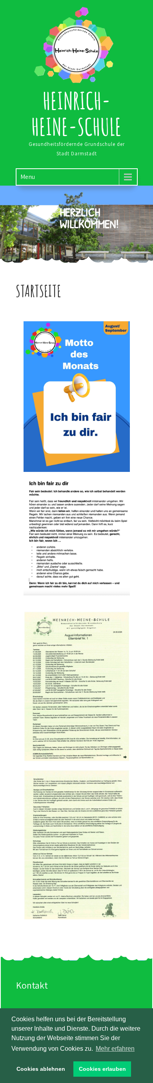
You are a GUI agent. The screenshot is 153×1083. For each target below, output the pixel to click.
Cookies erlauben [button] (102, 1069)
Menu (27, 177)
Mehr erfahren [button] (115, 1048)
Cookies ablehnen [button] (40, 1069)
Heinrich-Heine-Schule (76, 114)
